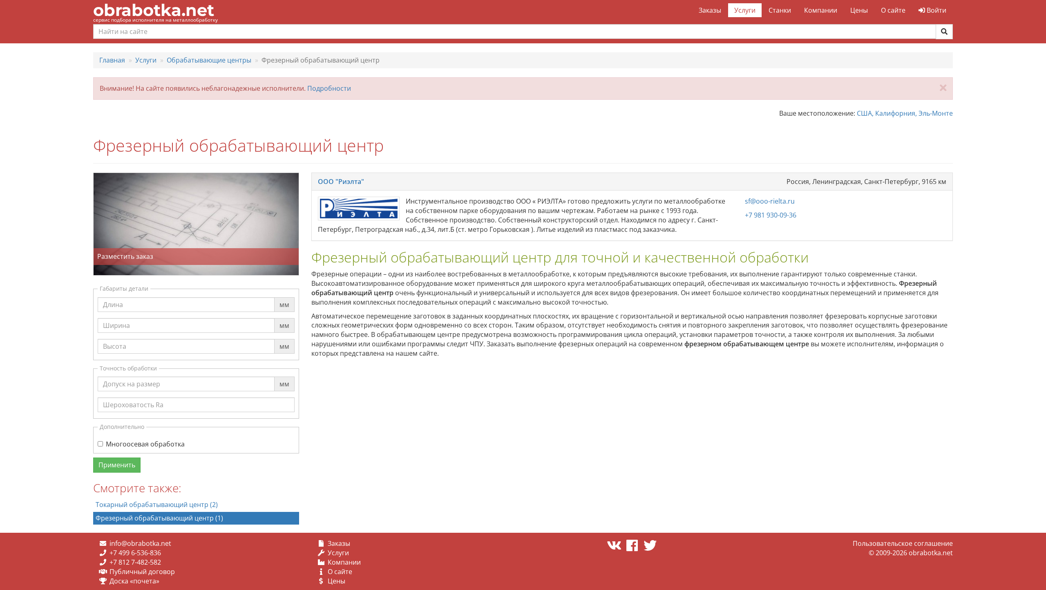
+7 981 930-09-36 (770, 215)
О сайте (893, 10)
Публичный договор (142, 571)
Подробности (329, 88)
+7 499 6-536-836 (135, 552)
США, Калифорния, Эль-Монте (905, 113)
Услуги (744, 10)
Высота (114, 338)
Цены (859, 10)
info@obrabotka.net (140, 543)
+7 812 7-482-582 (135, 562)
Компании (820, 10)
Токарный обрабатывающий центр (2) (157, 504)
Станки (780, 10)
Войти (935, 10)
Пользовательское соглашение (903, 543)
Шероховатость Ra (133, 397)
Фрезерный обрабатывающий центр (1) (159, 518)
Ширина (116, 317)
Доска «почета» (134, 581)
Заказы (710, 10)
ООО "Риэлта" (341, 181)
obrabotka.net (153, 10)
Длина (113, 296)
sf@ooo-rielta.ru (770, 201)
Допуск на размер (131, 376)
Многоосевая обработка (145, 444)
